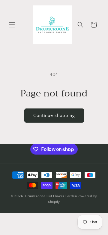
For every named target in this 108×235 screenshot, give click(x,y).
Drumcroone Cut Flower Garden (51, 196)
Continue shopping (54, 115)
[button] (12, 24)
